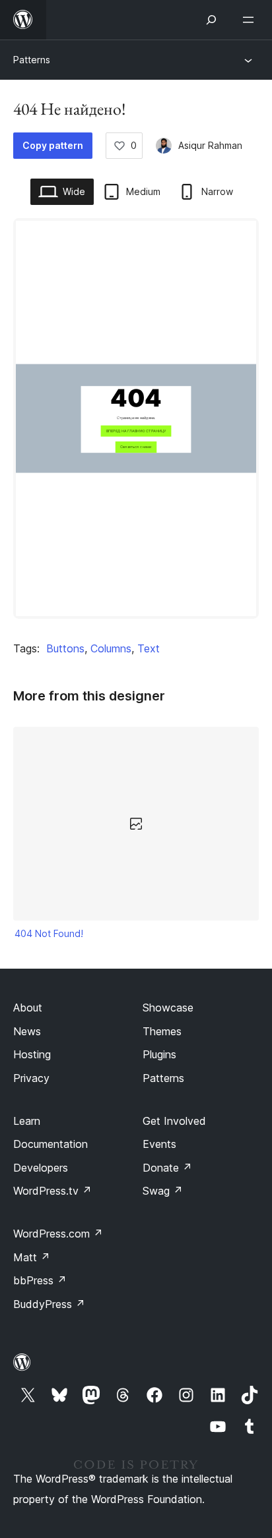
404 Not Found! (49, 933)
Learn (26, 1120)
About (27, 1007)
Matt (31, 1257)
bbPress (40, 1280)
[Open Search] (211, 20)
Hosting (32, 1054)
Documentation (50, 1144)
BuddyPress (49, 1304)
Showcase (168, 1007)
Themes (162, 1031)
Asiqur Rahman (210, 145)
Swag (163, 1190)
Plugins (159, 1054)
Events (159, 1144)
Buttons (65, 648)
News (27, 1031)
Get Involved (174, 1120)
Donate (167, 1167)
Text (148, 648)
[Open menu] (251, 20)
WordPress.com (58, 1233)
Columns (110, 648)
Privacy (31, 1078)
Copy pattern (52, 145)
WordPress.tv (52, 1190)
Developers (40, 1167)
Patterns (31, 59)
